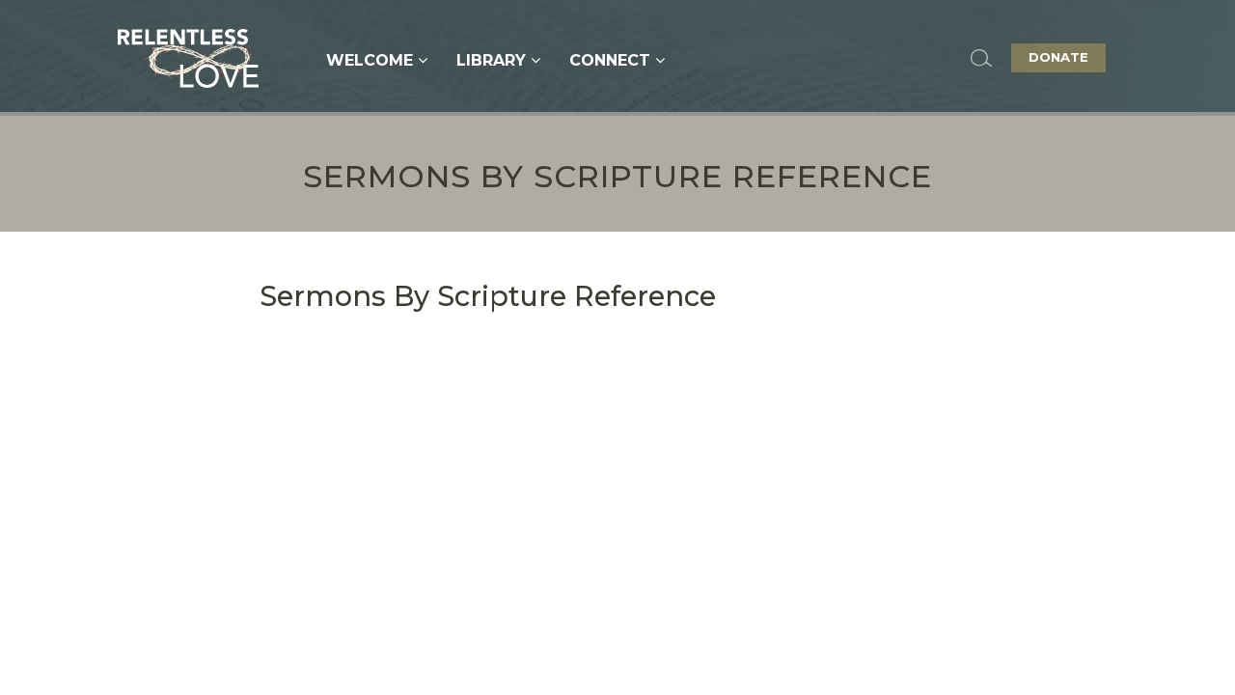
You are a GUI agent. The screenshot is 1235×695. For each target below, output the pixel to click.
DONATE (1058, 57)
